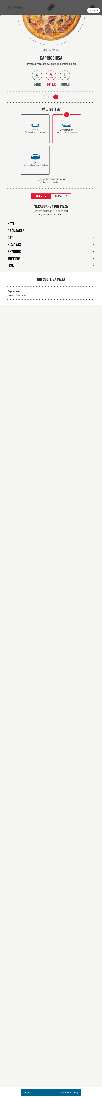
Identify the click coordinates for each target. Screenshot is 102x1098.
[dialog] (51, 556)
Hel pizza (41, 196)
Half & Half (61, 196)
